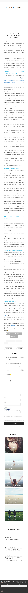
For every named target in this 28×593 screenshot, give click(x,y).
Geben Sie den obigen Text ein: (16, 410)
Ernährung (8, 340)
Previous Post (9, 348)
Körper (6, 343)
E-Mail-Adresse (7, 397)
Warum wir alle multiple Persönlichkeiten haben (12, 449)
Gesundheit (18, 340)
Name (5, 393)
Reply (22, 357)
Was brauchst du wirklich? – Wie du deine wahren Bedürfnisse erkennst (13, 466)
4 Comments (16, 38)
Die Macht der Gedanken (11, 532)
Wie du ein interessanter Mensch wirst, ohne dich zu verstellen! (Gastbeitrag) (13, 536)
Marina (7, 370)
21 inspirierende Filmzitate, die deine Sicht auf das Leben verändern (12, 554)
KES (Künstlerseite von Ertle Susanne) (11, 358)
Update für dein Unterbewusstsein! (13, 564)
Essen (14, 340)
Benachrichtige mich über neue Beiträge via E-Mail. (14, 420)
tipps (12, 38)
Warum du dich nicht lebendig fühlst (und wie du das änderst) (14, 484)
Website (5, 402)
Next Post (20, 348)
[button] (10, 333)
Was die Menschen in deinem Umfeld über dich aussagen (13, 518)
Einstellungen (15, 586)
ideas (8, 445)
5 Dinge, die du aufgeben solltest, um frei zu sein (13, 501)
